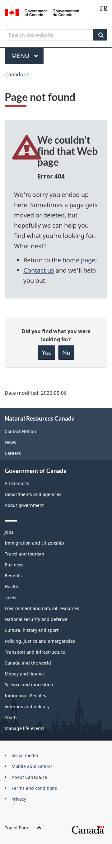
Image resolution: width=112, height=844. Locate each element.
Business (14, 565)
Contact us (38, 270)
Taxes (10, 597)
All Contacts (17, 483)
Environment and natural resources (42, 608)
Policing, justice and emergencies (40, 641)
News (10, 442)
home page (79, 260)
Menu (21, 55)
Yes (46, 352)
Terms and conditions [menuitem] (34, 788)
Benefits (13, 576)
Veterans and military (27, 706)
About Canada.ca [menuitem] (29, 777)
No (66, 352)
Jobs (9, 532)
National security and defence (36, 619)
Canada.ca (17, 74)
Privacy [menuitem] (19, 799)
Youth (11, 717)
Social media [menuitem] (25, 755)
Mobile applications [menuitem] (32, 766)
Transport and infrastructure (35, 652)
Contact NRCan (20, 431)
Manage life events (24, 728)
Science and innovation (29, 685)
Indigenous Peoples (25, 696)
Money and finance (25, 674)
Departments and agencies (33, 494)
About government (24, 505)
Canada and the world (28, 663)
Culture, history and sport (31, 630)
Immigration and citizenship (34, 543)
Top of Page (17, 828)
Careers (13, 453)
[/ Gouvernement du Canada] (42, 12)
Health (11, 586)
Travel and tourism (24, 554)
